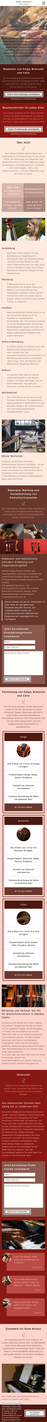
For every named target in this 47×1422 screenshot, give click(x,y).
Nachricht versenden (17, 679)
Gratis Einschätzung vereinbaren (23, 94)
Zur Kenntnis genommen (35, 1413)
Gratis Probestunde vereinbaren (23, 129)
